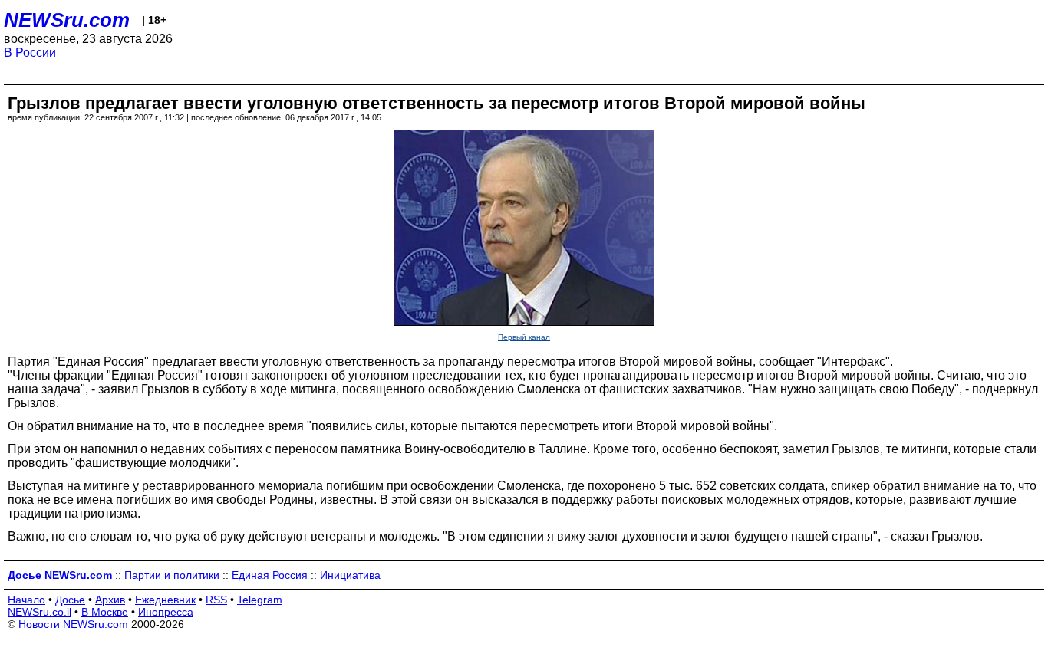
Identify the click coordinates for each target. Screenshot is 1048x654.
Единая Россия (270, 575)
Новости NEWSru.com (73, 624)
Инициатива (350, 575)
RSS (216, 599)
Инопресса (165, 612)
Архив (110, 599)
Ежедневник (165, 599)
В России (30, 52)
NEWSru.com (67, 19)
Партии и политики (171, 575)
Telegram (259, 599)
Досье (70, 599)
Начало (26, 599)
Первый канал (524, 337)
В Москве (104, 612)
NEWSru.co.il (39, 612)
